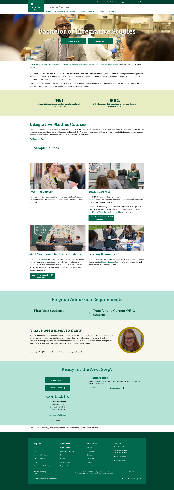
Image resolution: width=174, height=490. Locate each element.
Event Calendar (65, 448)
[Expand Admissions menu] (77, 11)
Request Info (100, 41)
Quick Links (111, 2)
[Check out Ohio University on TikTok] (137, 478)
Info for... (99, 2)
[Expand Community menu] (106, 11)
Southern (44, 259)
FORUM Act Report (94, 472)
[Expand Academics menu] (64, 11)
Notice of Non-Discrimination (132, 472)
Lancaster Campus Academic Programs (76, 64)
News (62, 455)
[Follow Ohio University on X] (134, 478)
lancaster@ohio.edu (123, 457)
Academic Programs (41, 455)
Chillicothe (91, 451)
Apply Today (60, 381)
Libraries (63, 458)
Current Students (86, 11)
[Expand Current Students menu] (93, 11)
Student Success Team (110, 262)
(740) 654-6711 (121, 460)
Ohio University (42, 478)
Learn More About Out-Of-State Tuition (42, 276)
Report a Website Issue (68, 466)
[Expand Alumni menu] (115, 11)
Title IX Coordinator (108, 474)
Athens (89, 448)
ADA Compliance (54, 472)
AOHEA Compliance (66, 472)
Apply (123, 2)
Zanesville (90, 466)
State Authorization (95, 474)
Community (100, 11)
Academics (59, 11)
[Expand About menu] (52, 11)
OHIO (32, 64)
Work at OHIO (65, 462)
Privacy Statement (115, 388)
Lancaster (90, 458)
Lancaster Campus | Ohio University (47, 64)
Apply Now (72, 41)
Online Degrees (39, 458)
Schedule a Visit (60, 388)
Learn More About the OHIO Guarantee (101, 218)
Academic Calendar (67, 451)
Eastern (53, 259)
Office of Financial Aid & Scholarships (107, 212)
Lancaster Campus (57, 7)
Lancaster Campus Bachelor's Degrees (104, 64)
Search (141, 2)
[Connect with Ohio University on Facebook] (122, 478)
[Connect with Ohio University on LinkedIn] (128, 478)
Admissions (71, 11)
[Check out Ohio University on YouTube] (131, 478)
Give (132, 2)
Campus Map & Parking (42, 466)
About (48, 11)
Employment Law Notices (81, 472)
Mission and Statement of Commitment (112, 472)
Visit (35, 462)
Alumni (111, 11)
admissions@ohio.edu (57, 415)
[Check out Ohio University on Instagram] (125, 478)
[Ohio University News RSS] (140, 478)
